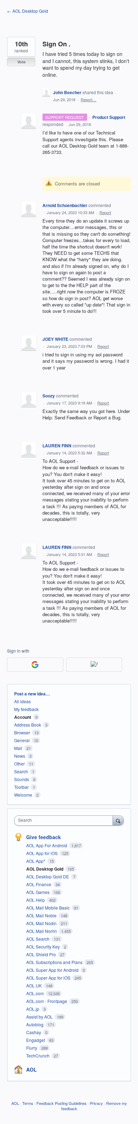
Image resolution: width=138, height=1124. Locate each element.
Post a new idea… (32, 693)
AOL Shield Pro (41, 954)
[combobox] (65, 821)
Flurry (32, 1048)
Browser (22, 732)
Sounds (21, 779)
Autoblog (35, 1024)
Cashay (34, 1032)
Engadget (36, 1040)
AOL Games (38, 892)
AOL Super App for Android (53, 970)
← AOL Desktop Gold (27, 11)
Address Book (27, 725)
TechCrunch (38, 1056)
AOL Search (38, 939)
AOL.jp (33, 1009)
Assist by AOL (40, 1017)
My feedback (26, 709)
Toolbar (21, 787)
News (19, 756)
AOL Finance (39, 884)
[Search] (118, 820)
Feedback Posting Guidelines (61, 1103)
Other (19, 764)
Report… (88, 99)
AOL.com (35, 993)
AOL (31, 1069)
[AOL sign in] (94, 665)
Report (105, 212)
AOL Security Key (43, 947)
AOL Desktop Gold (45, 869)
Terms (27, 1103)
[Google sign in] (35, 665)
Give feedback (43, 837)
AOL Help (36, 900)
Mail (18, 748)
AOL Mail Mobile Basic (48, 908)
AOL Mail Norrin (42, 931)
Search (21, 771)
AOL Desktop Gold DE (48, 876)
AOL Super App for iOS (48, 978)
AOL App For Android (47, 845)
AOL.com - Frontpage (47, 1001)
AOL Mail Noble (42, 915)
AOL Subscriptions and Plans (55, 962)
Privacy (96, 1103)
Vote (21, 61)
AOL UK (34, 985)
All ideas (22, 701)
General (22, 740)
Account (22, 717)
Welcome (23, 795)
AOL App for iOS (42, 853)
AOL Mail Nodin (42, 923)
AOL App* (36, 861)
